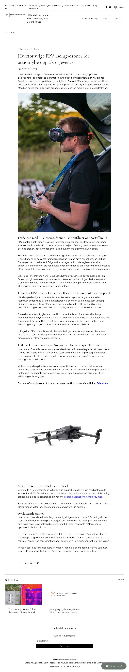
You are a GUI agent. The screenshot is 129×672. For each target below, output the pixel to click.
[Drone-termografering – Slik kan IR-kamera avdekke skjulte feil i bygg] (23, 594)
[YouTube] (110, 7)
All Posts (9, 32)
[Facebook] (106, 7)
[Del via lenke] (37, 563)
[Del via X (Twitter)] (25, 563)
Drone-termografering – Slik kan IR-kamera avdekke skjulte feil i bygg (22, 610)
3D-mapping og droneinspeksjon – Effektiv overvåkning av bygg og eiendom (64, 610)
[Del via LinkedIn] (31, 563)
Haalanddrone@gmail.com (64, 659)
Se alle (121, 580)
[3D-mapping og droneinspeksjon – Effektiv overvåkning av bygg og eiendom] (64, 594)
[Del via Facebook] (19, 563)
